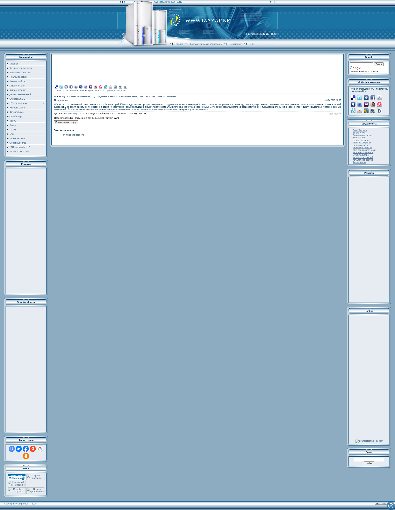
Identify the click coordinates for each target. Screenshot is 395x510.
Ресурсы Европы (362, 142)
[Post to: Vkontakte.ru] (125, 86)
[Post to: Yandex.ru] (110, 86)
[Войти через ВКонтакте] (19, 449)
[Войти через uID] (12, 449)
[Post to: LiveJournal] (120, 86)
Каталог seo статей (363, 157)
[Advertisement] (25, 231)
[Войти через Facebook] (26, 449)
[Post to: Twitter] (61, 86)
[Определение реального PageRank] (17, 486)
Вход (251, 44)
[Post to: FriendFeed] (85, 86)
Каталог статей (360, 140)
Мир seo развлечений (364, 150)
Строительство (94, 90)
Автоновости (359, 162)
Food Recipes (360, 130)
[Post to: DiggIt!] (66, 86)
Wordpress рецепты (363, 152)
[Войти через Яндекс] (33, 449)
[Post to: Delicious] (56, 86)
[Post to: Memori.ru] (100, 86)
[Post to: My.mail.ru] (115, 86)
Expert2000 (70, 113)
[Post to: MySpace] (80, 86)
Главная (179, 44)
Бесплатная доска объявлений (206, 44)
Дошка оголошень (362, 135)
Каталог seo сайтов (363, 160)
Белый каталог (360, 145)
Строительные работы (116, 90)
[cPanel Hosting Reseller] (369, 441)
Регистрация (235, 44)
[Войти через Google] (40, 449)
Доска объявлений (74, 90)
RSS (273, 34)
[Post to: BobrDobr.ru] (95, 86)
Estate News (359, 132)
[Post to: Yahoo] (90, 86)
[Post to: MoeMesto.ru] (105, 86)
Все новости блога (362, 147)
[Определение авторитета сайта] (35, 479)
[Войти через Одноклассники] (26, 456)
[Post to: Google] (75, 86)
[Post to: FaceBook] (71, 86)
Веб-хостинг (359, 137)
